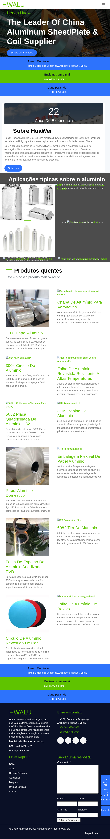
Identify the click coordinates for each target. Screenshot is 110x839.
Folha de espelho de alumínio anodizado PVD (25, 567)
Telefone (82, 809)
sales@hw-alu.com (54, 79)
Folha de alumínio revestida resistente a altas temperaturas (78, 374)
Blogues (13, 782)
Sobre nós (13, 168)
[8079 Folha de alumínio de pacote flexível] (27, 202)
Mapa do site (91, 833)
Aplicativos (14, 778)
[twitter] (60, 740)
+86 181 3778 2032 (57, 92)
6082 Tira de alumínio (77, 528)
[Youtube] (83, 740)
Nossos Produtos (18, 773)
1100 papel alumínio (24, 333)
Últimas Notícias (17, 787)
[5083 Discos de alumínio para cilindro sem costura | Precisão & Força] (27, 238)
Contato (13, 791)
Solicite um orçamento (22, 52)
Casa (12, 764)
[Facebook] (68, 740)
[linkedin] (75, 740)
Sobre (12, 768)
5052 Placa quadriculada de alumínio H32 (21, 419)
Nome (61, 798)
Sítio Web (62, 809)
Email (81, 798)
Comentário (64, 762)
